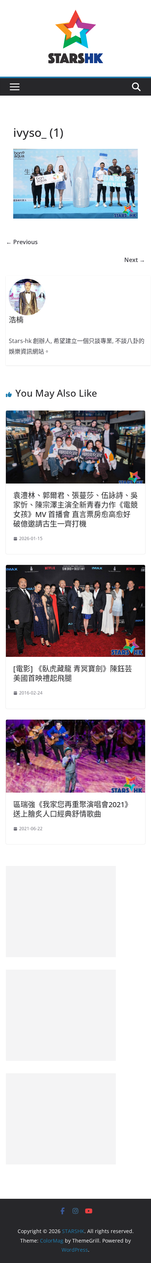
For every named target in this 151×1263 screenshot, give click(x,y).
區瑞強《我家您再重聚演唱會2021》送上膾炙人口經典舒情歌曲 (72, 809)
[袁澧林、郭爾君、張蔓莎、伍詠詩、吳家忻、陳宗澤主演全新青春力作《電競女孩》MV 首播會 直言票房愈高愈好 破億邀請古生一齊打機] (75, 416)
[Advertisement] (61, 911)
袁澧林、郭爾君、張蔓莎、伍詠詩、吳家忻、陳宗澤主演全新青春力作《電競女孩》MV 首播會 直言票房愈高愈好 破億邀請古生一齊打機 (75, 509)
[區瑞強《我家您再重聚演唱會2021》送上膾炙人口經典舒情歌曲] (75, 725)
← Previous (22, 242)
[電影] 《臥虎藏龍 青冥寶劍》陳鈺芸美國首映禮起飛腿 (72, 673)
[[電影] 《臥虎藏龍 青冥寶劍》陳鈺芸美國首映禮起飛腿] (75, 570)
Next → (134, 260)
